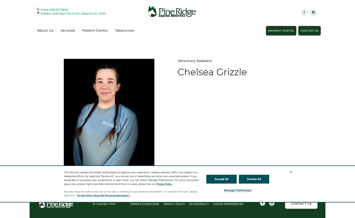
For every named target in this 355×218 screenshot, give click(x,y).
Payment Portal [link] (281, 30)
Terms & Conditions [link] (144, 203)
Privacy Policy (164, 183)
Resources (125, 30)
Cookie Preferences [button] (228, 203)
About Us (45, 30)
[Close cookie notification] (291, 172)
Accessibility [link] (199, 203)
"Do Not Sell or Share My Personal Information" (103, 195)
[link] (172, 11)
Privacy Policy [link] (174, 203)
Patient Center (95, 30)
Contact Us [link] (309, 30)
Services (68, 30)
